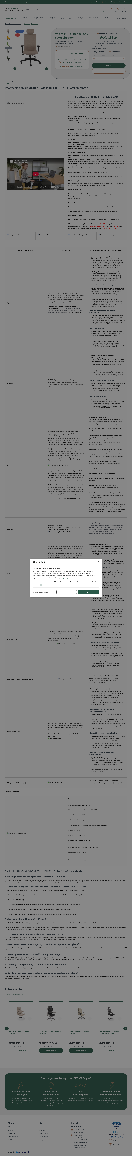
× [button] (98, 562)
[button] (40, 592)
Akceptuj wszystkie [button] (88, 592)
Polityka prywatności (67, 578)
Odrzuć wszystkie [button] (66, 592)
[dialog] (66, 578)
